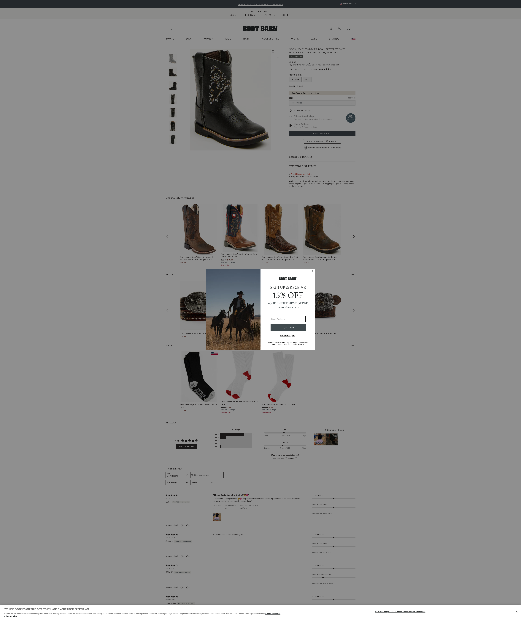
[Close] (517, 612)
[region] (260, 612)
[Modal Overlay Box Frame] (260, 309)
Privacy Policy (10, 616)
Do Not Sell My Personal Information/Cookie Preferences (400, 612)
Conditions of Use (272, 614)
